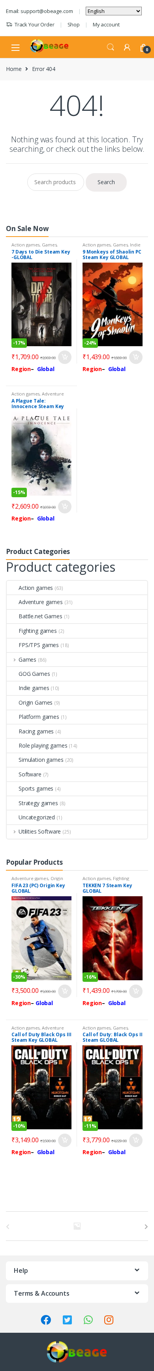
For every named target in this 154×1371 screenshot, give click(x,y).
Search (110, 47)
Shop (74, 24)
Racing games (36, 731)
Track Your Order (34, 24)
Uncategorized (37, 817)
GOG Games (34, 673)
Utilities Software (40, 831)
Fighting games (38, 630)
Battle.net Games (40, 616)
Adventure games (41, 602)
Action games (25, 245)
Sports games (36, 788)
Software (30, 774)
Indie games (34, 688)
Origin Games (36, 702)
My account (106, 24)
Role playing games (43, 745)
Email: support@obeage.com (39, 11)
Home (13, 69)
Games (49, 245)
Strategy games (38, 803)
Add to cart (64, 357)
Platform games (39, 716)
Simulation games (41, 759)
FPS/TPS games (39, 645)
